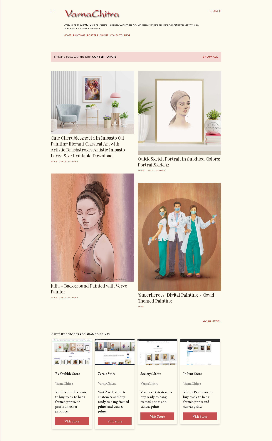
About (104, 35)
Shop (127, 35)
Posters (92, 35)
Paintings (79, 35)
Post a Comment (69, 161)
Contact (116, 35)
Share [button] (54, 161)
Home (67, 35)
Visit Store (72, 421)
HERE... (212, 321)
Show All (210, 56)
